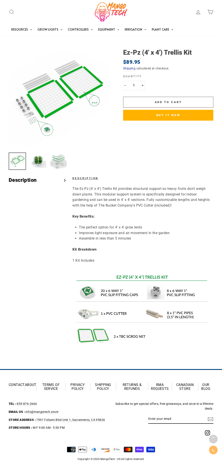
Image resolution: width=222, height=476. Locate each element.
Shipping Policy (103, 387)
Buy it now (168, 115)
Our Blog (205, 387)
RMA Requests (160, 387)
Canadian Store (185, 387)
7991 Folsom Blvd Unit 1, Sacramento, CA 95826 (70, 420)
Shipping (129, 68)
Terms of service (51, 387)
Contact (17, 385)
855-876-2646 (27, 403)
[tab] (37, 180)
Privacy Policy (77, 387)
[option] (59, 99)
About (30, 385)
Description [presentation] (23, 180)
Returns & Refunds (132, 387)
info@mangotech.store (41, 412)
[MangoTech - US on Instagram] (207, 432)
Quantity (132, 76)
